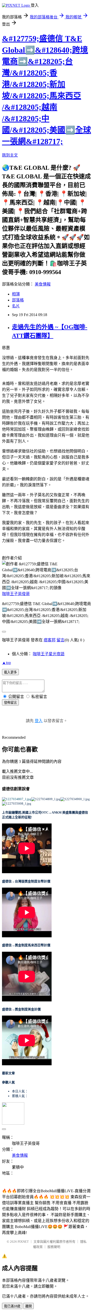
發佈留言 (10, 702)
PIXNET (23, 1241)
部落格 (18, 300)
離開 (28, 1306)
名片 (16, 306)
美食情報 (43, 284)
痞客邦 (50, 640)
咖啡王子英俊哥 (16, 594)
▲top (6, 662)
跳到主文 (10, 155)
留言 (60, 640)
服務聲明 (53, 1247)
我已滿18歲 (12, 1306)
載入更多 (10, 672)
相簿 (16, 294)
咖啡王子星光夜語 (48, 654)
